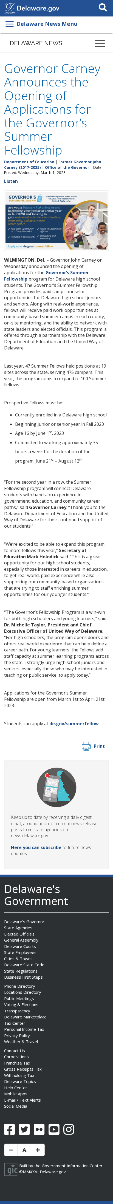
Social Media (15, 1106)
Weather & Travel (21, 1041)
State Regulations (21, 971)
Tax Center (14, 1023)
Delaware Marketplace (25, 1017)
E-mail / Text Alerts (22, 1100)
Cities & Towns (18, 958)
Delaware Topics (20, 1081)
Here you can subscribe (36, 847)
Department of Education (29, 161)
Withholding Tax (19, 1075)
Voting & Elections (21, 1004)
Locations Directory (22, 992)
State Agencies (18, 927)
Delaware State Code (24, 964)
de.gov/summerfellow (74, 724)
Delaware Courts (20, 946)
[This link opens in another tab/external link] (9, 8)
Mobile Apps (15, 1093)
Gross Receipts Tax (23, 1069)
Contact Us (14, 1050)
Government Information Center (72, 1165)
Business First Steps (23, 977)
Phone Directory (19, 986)
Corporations (16, 1056)
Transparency (17, 1010)
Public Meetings (19, 998)
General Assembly (21, 940)
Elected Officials (19, 934)
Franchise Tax (17, 1063)
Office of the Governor (67, 167)
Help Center (15, 1087)
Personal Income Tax (24, 1029)
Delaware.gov (53, 1171)
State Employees (20, 952)
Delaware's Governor (24, 921)
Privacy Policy (17, 1035)
